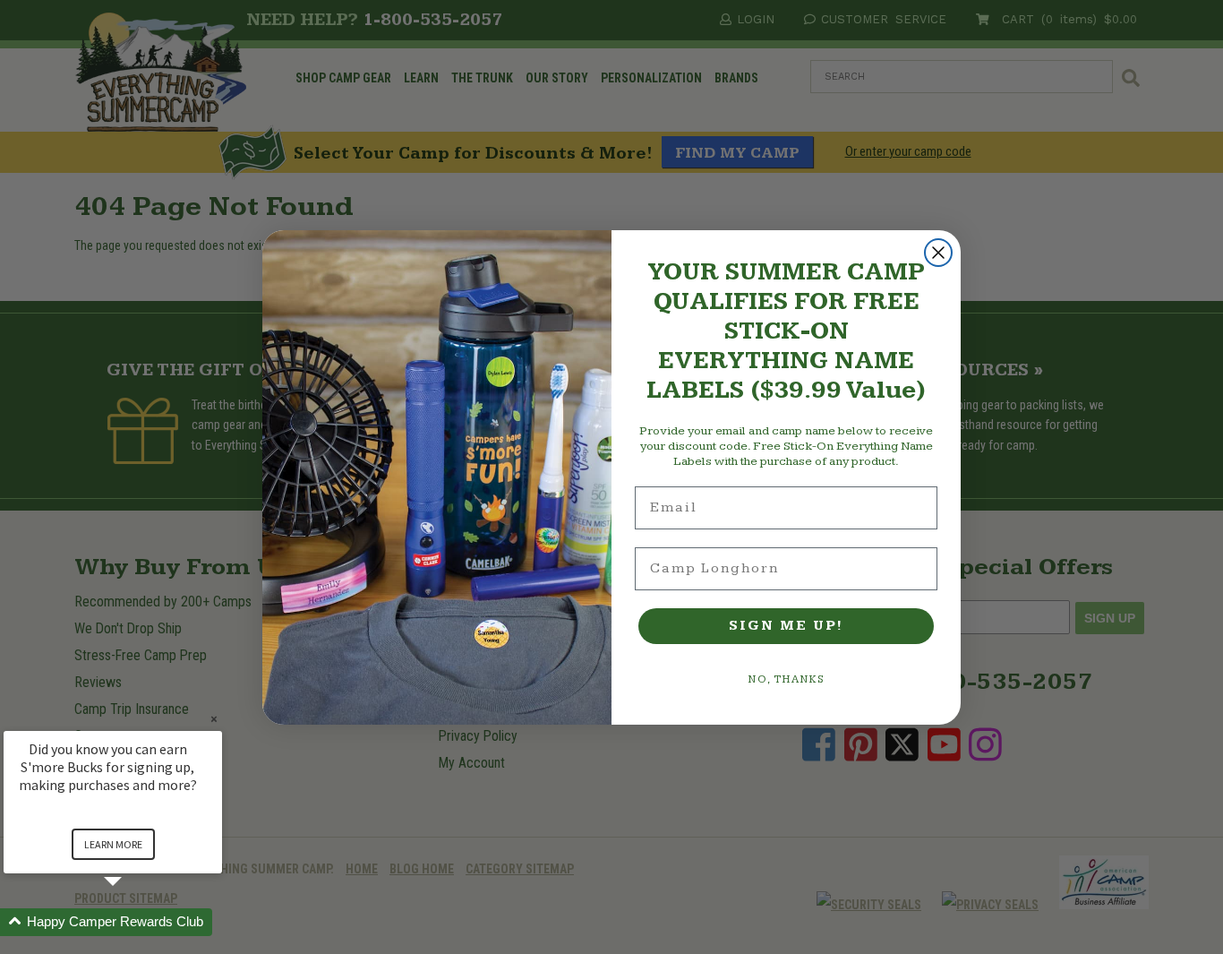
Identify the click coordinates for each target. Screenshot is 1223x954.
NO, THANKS (786, 679)
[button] (134, 922)
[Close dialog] (938, 252)
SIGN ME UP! (786, 625)
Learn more (113, 844)
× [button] (214, 718)
